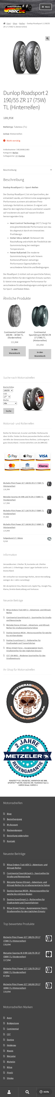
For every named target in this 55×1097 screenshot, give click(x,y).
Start (8, 23)
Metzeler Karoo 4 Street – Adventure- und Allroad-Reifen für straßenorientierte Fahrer (28, 626)
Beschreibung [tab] (9, 169)
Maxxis (10, 1050)
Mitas (9, 1067)
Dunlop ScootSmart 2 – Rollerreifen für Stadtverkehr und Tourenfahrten (23, 641)
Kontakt (11, 841)
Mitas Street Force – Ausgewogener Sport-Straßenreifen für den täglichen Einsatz (24, 649)
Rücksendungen (14, 830)
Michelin (11, 1061)
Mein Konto (9, 1092)
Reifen (22, 23)
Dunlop (21, 156)
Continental (13, 1028)
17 (16, 156)
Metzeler (11, 1056)
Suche (27, 1092)
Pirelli (10, 1072)
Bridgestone (13, 1023)
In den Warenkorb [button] (14, 351)
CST (9, 1034)
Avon (9, 1017)
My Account (12, 824)
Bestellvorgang (14, 819)
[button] (47, 38)
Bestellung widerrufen (17, 835)
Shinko (10, 1078)
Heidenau (11, 1045)
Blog (9, 813)
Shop (15, 23)
